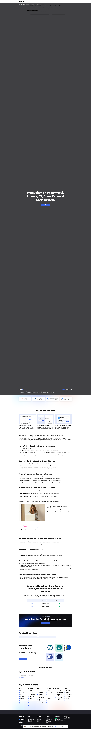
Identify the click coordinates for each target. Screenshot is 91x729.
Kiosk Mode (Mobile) (40, 700)
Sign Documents (30, 720)
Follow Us (66, 720)
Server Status (30, 721)
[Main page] (21, 1)
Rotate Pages (32, 702)
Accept (62, 726)
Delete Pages (32, 705)
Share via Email (50, 694)
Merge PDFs (31, 700)
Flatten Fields (32, 696)
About (38, 718)
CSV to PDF (22, 700)
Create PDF (31, 692)
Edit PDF (31, 690)
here (60, 711)
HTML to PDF (22, 702)
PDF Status (49, 698)
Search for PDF (68, 698)
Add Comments (50, 690)
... (56, 726)
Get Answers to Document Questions (59, 698)
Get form (45, 623)
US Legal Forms (48, 721)
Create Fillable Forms (50, 703)
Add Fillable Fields (32, 694)
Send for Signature (41, 692)
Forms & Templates (31, 719)
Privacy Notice (39, 720)
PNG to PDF (22, 694)
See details (20, 389)
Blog (46, 718)
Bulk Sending (41, 702)
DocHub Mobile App (49, 719)
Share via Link (50, 692)
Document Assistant (60, 690)
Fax (48, 696)
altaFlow (47, 723)
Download (67, 702)
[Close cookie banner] (67, 726)
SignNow (47, 722)
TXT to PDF (22, 692)
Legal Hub (38, 721)
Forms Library (30, 723)
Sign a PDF (40, 690)
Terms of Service (39, 719)
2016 (32, 606)
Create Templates (50, 700)
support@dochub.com (67, 716)
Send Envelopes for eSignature (42, 695)
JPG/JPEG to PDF (23, 696)
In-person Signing (41, 697)
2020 (32, 603)
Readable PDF (68, 696)
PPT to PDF (22, 698)
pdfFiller (47, 720)
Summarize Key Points (59, 695)
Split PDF (31, 698)
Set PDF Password (69, 694)
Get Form (45, 204)
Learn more (23, 658)
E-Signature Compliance (40, 722)
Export (67, 700)
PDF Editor (29, 718)
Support (38, 723)
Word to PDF (22, 690)
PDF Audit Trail (68, 690)
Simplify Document (60, 692)
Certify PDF (67, 692)
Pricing (29, 722)
